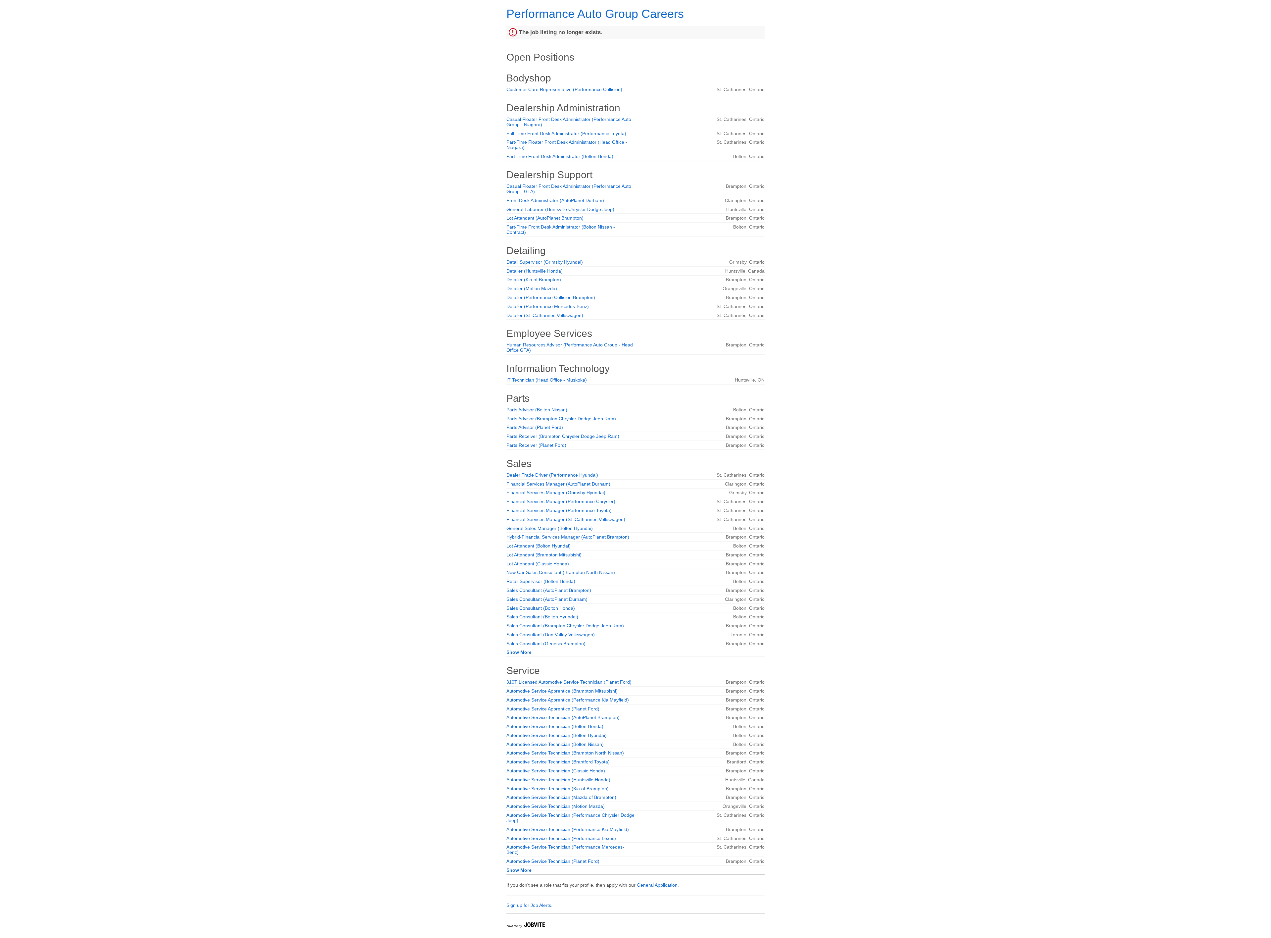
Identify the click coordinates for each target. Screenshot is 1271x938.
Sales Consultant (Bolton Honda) (540, 608)
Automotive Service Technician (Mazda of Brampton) (561, 797)
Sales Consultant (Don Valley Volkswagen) (550, 634)
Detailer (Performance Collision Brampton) (550, 297)
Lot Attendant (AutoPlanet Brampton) (545, 218)
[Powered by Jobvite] (525, 926)
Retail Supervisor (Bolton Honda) (540, 581)
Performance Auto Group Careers (595, 14)
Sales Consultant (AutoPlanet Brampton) (548, 590)
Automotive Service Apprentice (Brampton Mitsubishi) (562, 691)
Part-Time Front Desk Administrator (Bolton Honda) (559, 156)
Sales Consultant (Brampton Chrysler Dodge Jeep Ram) (565, 625)
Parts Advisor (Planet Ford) (534, 427)
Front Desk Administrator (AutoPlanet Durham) (555, 200)
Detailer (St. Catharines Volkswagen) (544, 315)
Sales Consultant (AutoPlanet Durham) (547, 599)
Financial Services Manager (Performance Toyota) (559, 510)
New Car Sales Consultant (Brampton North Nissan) (560, 572)
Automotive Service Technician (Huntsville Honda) (558, 779)
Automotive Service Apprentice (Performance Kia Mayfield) (567, 700)
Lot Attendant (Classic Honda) (537, 563)
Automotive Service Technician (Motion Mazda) (555, 806)
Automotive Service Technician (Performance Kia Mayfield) (567, 829)
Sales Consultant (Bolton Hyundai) (542, 616)
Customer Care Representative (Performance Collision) (564, 89)
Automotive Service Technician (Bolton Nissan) (555, 744)
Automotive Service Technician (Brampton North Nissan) (565, 753)
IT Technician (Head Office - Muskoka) (546, 380)
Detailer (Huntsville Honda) (534, 271)
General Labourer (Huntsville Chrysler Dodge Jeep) (560, 209)
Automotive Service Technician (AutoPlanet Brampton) (563, 717)
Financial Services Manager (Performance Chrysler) (560, 501)
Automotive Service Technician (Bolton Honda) (554, 726)
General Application (657, 885)
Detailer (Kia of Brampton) (533, 279)
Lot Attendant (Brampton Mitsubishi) (544, 554)
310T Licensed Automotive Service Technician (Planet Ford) (569, 682)
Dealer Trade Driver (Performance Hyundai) (552, 475)
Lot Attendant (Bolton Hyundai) (538, 545)
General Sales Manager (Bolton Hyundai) (549, 528)
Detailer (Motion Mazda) (531, 288)
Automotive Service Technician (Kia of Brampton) (557, 788)
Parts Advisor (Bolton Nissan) (536, 409)
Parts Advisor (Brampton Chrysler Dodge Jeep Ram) (561, 418)
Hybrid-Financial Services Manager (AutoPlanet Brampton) (567, 537)
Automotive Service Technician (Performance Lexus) (561, 838)
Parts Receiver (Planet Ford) (536, 445)
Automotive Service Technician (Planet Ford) (552, 861)
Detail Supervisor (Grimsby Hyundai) (544, 262)
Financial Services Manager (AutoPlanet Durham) (558, 484)
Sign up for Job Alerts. (529, 905)
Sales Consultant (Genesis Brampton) (546, 643)
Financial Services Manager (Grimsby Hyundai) (555, 492)
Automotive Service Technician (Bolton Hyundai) (556, 735)
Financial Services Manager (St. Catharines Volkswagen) (565, 519)
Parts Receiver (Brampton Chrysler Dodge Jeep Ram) (562, 436)
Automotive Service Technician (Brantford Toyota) (558, 761)
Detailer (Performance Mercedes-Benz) (547, 306)
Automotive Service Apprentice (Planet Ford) (552, 708)
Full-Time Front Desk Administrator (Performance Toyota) (566, 133)
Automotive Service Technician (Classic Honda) (555, 770)
